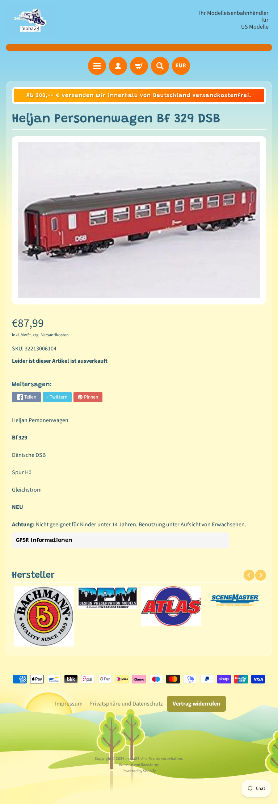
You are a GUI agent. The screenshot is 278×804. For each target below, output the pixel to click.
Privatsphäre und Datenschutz (126, 704)
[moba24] (31, 20)
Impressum (69, 704)
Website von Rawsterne (139, 764)
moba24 (132, 758)
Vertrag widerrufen (196, 704)
